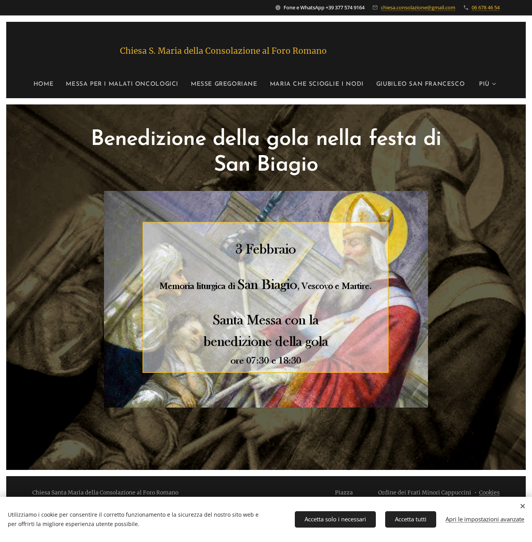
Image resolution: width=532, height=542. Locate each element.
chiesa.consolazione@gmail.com (418, 7)
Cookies (489, 492)
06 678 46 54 (486, 7)
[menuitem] (46, 84)
